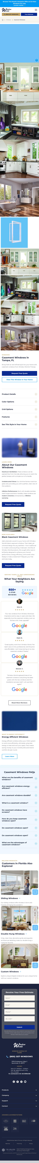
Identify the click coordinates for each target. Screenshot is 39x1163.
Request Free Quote (20, 373)
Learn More (18, 5)
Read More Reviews (19, 703)
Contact (5, 1106)
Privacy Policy (27, 1153)
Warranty (7, 1143)
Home (2, 20)
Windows (8, 19)
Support (5, 1101)
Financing (19, 1143)
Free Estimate (29, 14)
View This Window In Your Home (19, 380)
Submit (19, 1027)
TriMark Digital (25, 1150)
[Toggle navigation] (36, 10)
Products (5, 1090)
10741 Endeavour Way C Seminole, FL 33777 (19, 1062)
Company (5, 1095)
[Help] (36, 60)
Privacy (31, 1143)
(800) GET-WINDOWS (20, 1056)
